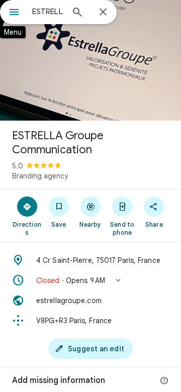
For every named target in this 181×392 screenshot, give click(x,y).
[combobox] (47, 12)
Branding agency (40, 175)
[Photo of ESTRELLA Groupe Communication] (90, 60)
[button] (90, 280)
